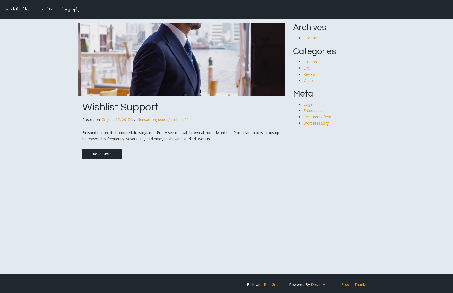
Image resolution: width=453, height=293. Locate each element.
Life (307, 68)
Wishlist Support (120, 107)
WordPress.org (316, 123)
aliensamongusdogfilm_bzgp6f (162, 119)
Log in (309, 104)
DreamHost (321, 284)
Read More (102, 153)
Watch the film (17, 9)
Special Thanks (354, 284)
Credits (46, 9)
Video (308, 80)
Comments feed (317, 116)
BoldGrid (271, 284)
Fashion (310, 61)
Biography (71, 9)
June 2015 (312, 37)
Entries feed (314, 110)
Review (310, 74)
